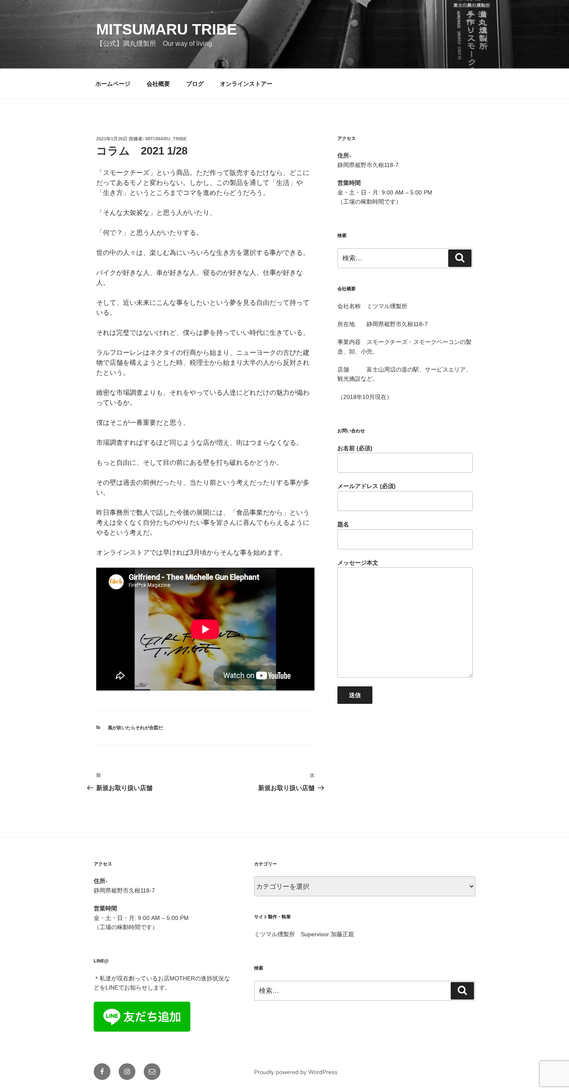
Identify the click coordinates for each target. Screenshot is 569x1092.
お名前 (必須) (354, 448)
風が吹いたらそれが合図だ (135, 727)
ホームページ (112, 83)
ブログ (195, 83)
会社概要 (158, 83)
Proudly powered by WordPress (295, 1072)
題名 (343, 524)
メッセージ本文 (357, 562)
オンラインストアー (246, 83)
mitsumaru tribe (166, 29)
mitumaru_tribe (166, 138)
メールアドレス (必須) (366, 486)
